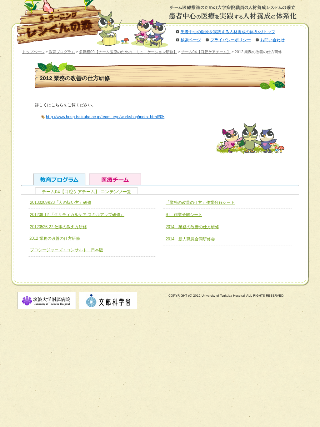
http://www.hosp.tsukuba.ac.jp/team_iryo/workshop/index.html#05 (105, 116)
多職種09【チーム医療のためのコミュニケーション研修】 (128, 52)
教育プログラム (62, 52)
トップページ (33, 52)
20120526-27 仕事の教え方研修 (58, 226)
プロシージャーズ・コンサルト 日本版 (66, 250)
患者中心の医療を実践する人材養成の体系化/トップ (228, 31)
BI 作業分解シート (184, 214)
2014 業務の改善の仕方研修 (192, 226)
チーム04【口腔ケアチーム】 (206, 52)
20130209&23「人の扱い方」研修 (60, 202)
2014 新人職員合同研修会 (190, 239)
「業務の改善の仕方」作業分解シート (200, 202)
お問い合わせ (272, 40)
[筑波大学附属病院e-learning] (55, 22)
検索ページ (191, 40)
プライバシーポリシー (230, 40)
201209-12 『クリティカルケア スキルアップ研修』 (77, 214)
